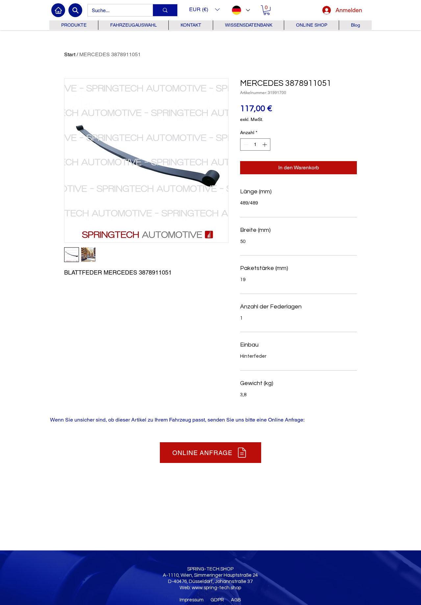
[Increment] (265, 144)
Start (69, 54)
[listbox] (204, 9)
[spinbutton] (255, 144)
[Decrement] (245, 144)
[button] (204, 9)
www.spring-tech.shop (216, 587)
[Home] (58, 10)
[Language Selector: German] (240, 10)
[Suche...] (165, 10)
